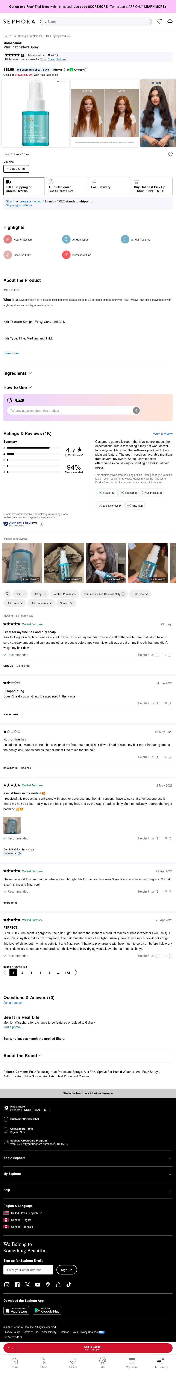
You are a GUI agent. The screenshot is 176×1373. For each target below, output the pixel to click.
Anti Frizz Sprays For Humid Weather (109, 1071)
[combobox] (96, 21)
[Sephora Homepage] (19, 21)
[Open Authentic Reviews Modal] (41, 524)
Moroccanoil (12, 43)
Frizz (43, 59)
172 (67, 972)
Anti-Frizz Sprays (147, 1071)
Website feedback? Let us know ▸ (88, 1093)
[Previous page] (5, 972)
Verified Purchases (65, 594)
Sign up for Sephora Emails (23, 1261)
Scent (51, 59)
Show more (11, 353)
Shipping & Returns (19, 205)
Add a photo (11, 1027)
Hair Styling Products (58, 36)
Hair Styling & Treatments (27, 36)
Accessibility (49, 1332)
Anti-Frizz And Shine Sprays (22, 1076)
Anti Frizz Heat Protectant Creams (66, 1076)
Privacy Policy (11, 1332)
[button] (64, 70)
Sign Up (67, 1270)
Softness (61, 59)
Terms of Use (30, 1332)
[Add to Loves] (170, 154)
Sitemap (64, 1332)
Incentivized (29, 579)
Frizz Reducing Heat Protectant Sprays (55, 1071)
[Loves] (160, 21)
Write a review (163, 434)
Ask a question (36, 55)
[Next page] (76, 972)
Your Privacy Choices (85, 1332)
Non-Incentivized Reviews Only (102, 594)
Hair (5, 36)
